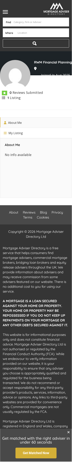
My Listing (15, 133)
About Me (14, 123)
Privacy (57, 212)
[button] (68, 432)
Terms (27, 217)
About (13, 212)
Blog (43, 212)
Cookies (43, 217)
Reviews (29, 212)
